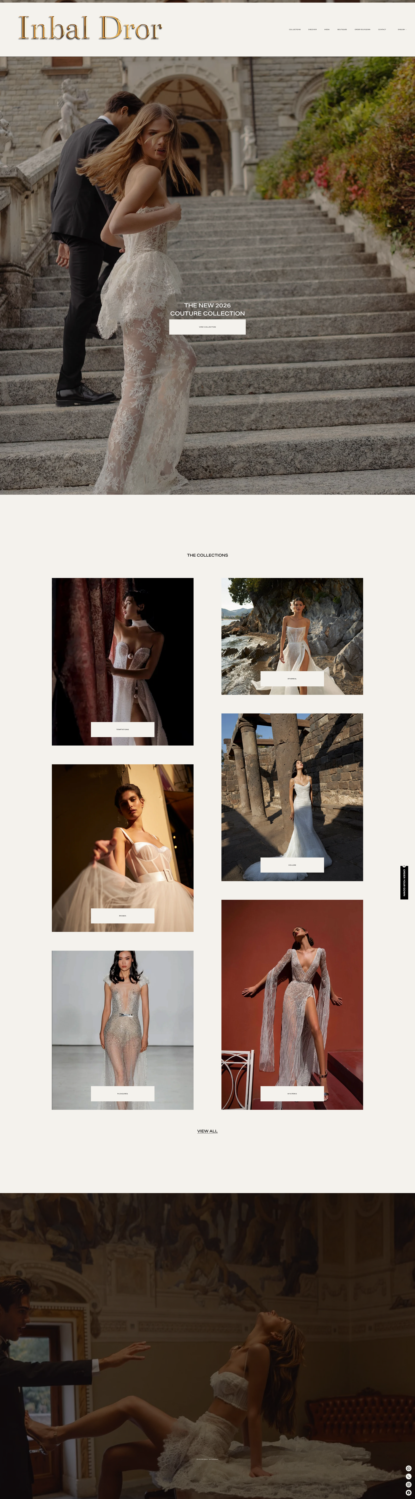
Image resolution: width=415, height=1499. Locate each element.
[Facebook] (409, 1493)
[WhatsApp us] (409, 1468)
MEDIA (327, 29)
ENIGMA (122, 916)
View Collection (207, 327)
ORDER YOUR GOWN (362, 29)
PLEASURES (122, 1094)
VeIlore (292, 865)
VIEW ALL (207, 1131)
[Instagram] (409, 1485)
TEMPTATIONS (122, 729)
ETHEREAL (292, 679)
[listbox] (400, 29)
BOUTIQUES (342, 29)
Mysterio (292, 1094)
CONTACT (382, 29)
